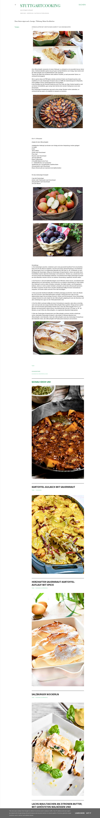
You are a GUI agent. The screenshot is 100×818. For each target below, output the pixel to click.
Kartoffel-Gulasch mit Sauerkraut (53, 486)
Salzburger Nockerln (45, 694)
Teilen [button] (17, 27)
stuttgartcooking (40, 5)
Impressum (30, 13)
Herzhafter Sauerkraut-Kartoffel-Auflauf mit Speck (53, 583)
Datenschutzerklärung (41, 13)
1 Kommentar (39, 490)
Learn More (80, 813)
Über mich (23, 13)
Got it (88, 813)
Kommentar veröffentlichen (40, 373)
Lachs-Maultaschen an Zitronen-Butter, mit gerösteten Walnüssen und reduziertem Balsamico (57, 806)
